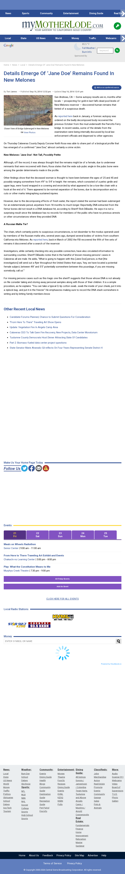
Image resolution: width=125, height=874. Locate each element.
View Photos (29, 132)
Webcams (111, 38)
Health (43, 780)
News (8, 13)
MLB (23, 794)
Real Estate (99, 784)
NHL (23, 801)
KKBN (60, 801)
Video (115, 784)
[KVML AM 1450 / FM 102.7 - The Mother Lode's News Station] (63, 617)
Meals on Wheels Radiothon (20, 544)
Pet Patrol (44, 808)
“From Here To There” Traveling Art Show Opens (35, 322)
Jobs (96, 773)
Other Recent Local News (24, 309)
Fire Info (43, 811)
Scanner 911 (118, 777)
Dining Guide (96, 13)
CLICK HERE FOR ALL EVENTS (62, 598)
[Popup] (117, 26)
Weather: (26, 769)
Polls (60, 804)
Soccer (24, 805)
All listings (81, 777)
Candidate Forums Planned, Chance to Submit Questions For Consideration (50, 317)
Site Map (79, 855)
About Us (34, 855)
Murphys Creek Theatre (16, 570)
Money (75, 38)
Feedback (48, 855)
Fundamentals (82, 825)
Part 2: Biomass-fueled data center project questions (38, 342)
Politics (7, 794)
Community (46, 13)
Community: (46, 769)
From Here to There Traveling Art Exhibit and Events (34, 555)
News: (6, 769)
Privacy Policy (63, 855)
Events (43, 773)
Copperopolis (82, 814)
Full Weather (88, 48)
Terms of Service (52, 863)
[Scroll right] (122, 13)
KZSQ (60, 797)
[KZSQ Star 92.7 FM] (16, 624)
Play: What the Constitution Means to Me (27, 566)
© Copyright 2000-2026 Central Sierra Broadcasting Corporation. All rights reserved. (62, 870)
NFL (23, 791)
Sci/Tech (7, 808)
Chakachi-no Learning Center (19, 559)
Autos (97, 780)
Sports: (25, 787)
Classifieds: (100, 769)
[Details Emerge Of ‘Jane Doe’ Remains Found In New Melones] (28, 124)
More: (115, 769)
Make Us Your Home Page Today (23, 462)
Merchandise (100, 777)
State (23, 38)
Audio (115, 773)
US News (41, 38)
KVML (60, 794)
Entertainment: (66, 769)
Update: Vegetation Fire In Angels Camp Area (34, 327)
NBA (23, 798)
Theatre (61, 777)
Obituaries (8, 797)
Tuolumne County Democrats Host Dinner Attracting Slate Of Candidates (49, 337)
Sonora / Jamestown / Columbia (81, 784)
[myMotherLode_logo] (62, 26)
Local (8, 38)
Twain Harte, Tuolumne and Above (82, 794)
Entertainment (71, 13)
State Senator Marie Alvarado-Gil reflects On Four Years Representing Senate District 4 (56, 347)
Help (104, 855)
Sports (25, 13)
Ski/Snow (25, 784)
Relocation (81, 839)
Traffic (92, 38)
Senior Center (11, 548)
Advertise (93, 855)
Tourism (7, 811)
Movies (61, 773)
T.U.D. (114, 794)
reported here (65, 116)
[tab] (15, 534)
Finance (79, 829)
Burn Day (25, 773)
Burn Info (87, 52)
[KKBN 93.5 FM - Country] (39, 624)
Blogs (42, 784)
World (58, 38)
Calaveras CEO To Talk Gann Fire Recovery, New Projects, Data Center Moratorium (53, 332)
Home (22, 855)
